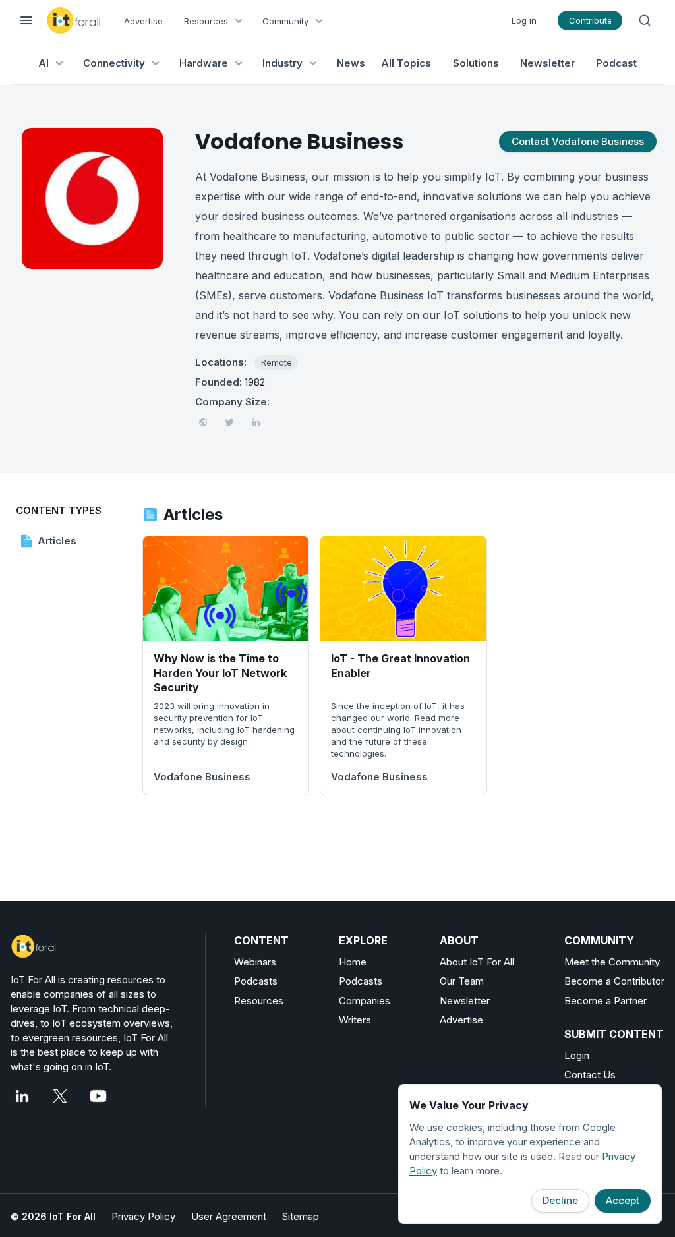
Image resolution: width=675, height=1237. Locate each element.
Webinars (255, 962)
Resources (258, 1000)
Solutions (476, 63)
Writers (355, 1020)
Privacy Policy (143, 1216)
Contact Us (590, 1074)
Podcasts (256, 981)
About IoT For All (477, 962)
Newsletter (547, 63)
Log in (524, 20)
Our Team (462, 981)
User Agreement (228, 1216)
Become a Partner (605, 1000)
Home (353, 962)
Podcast (616, 63)
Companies (364, 1000)
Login (576, 1055)
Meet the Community (612, 962)
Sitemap (300, 1216)
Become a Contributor (614, 981)
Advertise (143, 21)
